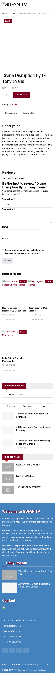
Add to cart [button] (10, 320)
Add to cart (22, 95)
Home (4, 13)
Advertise (16, 664)
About (4, 664)
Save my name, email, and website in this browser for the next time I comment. (24, 252)
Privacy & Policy (31, 664)
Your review (8, 209)
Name (6, 226)
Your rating (8, 199)
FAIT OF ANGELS (25, 476)
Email (6, 238)
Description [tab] (11, 113)
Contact (46, 664)
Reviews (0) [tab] (28, 113)
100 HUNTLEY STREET (28, 487)
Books (12, 13)
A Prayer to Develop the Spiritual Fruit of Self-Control (34, 585)
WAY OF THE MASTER (28, 464)
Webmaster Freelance (37, 670)
